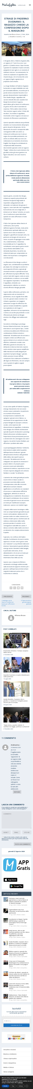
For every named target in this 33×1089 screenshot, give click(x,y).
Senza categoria (8, 1072)
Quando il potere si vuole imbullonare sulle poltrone (16, 675)
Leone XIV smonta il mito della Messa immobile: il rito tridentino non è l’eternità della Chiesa (19, 986)
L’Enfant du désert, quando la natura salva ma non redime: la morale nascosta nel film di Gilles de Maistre (19, 975)
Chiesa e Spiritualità (22, 905)
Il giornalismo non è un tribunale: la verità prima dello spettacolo (19, 911)
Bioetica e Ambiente (9, 1054)
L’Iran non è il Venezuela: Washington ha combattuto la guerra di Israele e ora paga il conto (19, 963)
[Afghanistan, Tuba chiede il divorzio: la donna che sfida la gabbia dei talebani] (5, 996)
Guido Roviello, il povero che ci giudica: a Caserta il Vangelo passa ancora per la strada (15, 700)
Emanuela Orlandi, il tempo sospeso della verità (15, 651)
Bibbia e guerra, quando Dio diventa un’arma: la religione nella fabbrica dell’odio (18, 953)
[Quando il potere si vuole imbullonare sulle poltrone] (16, 664)
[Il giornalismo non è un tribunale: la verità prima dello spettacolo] (5, 911)
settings (20, 1083)
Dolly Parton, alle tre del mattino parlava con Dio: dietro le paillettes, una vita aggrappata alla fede (19, 933)
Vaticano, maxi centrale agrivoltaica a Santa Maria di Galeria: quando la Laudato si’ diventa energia (18, 900)
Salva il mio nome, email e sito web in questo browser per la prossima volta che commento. (15, 838)
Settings (21, 1086)
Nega (13, 1086)
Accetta (5, 1086)
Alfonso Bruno (15, 34)
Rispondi (17, 792)
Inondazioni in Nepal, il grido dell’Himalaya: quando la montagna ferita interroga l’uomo (18, 921)
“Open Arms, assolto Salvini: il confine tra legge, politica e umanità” (16, 726)
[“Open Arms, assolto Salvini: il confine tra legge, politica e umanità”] (16, 714)
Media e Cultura (21, 914)
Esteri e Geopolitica (22, 926)
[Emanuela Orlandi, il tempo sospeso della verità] (16, 640)
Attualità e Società (15, 36)
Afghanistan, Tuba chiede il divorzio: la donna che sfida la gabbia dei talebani (18, 996)
